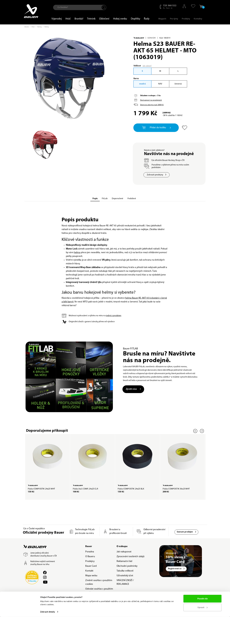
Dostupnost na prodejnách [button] (151, 100)
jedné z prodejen (113, 316)
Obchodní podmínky (127, 566)
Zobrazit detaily (47, 612)
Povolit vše (202, 598)
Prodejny (89, 561)
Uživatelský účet (125, 576)
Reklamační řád (124, 561)
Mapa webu (91, 576)
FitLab (105, 199)
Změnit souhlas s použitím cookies (98, 582)
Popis (95, 199)
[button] (192, 6)
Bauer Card (91, 566)
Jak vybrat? (147, 66)
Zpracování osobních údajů (131, 556)
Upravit (201, 607)
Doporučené (117, 199)
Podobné (132, 199)
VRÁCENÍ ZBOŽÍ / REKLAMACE (125, 582)
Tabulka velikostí (125, 571)
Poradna (89, 552)
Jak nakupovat (124, 552)
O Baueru (90, 556)
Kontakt (89, 571)
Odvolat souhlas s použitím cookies (99, 591)
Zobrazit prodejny (155, 175)
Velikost (137, 66)
